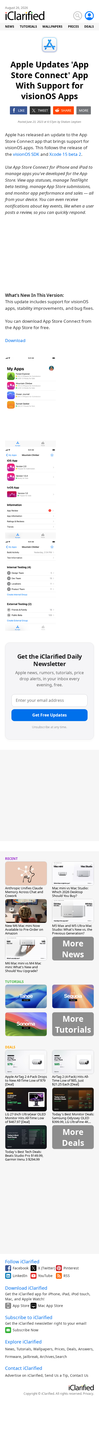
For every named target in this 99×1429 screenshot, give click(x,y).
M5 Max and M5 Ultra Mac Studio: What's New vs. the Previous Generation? (72, 929)
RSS (66, 1275)
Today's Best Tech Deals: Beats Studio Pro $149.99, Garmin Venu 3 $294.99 (24, 1155)
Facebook (20, 1268)
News (9, 1349)
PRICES (73, 26)
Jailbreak (30, 1356)
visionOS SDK (26, 154)
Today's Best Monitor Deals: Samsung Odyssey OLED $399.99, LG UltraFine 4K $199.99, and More (73, 1120)
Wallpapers (43, 1349)
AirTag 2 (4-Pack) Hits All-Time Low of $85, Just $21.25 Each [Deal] (70, 1080)
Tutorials (23, 1349)
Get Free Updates (49, 715)
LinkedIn (20, 1275)
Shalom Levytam (71, 122)
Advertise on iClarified (24, 1375)
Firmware (13, 1356)
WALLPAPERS (52, 26)
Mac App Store (50, 1305)
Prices (60, 1349)
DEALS (89, 26)
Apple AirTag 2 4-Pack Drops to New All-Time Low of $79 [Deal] (26, 1080)
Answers (85, 1349)
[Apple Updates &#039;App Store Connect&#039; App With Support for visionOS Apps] (30, 402)
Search (61, 1356)
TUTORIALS (28, 26)
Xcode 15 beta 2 (65, 154)
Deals (71, 1349)
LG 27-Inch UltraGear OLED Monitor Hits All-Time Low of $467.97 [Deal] (25, 1118)
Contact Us (79, 1375)
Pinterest (71, 1268)
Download (15, 340)
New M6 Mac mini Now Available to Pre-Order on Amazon (24, 929)
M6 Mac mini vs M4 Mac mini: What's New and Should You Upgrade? (23, 967)
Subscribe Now (25, 1330)
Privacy (88, 1393)
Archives (47, 1356)
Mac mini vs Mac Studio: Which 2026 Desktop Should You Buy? (70, 892)
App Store (21, 1305)
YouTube (45, 1275)
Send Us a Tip (56, 1375)
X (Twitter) (46, 1268)
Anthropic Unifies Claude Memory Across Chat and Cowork (24, 892)
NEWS (9, 26)
